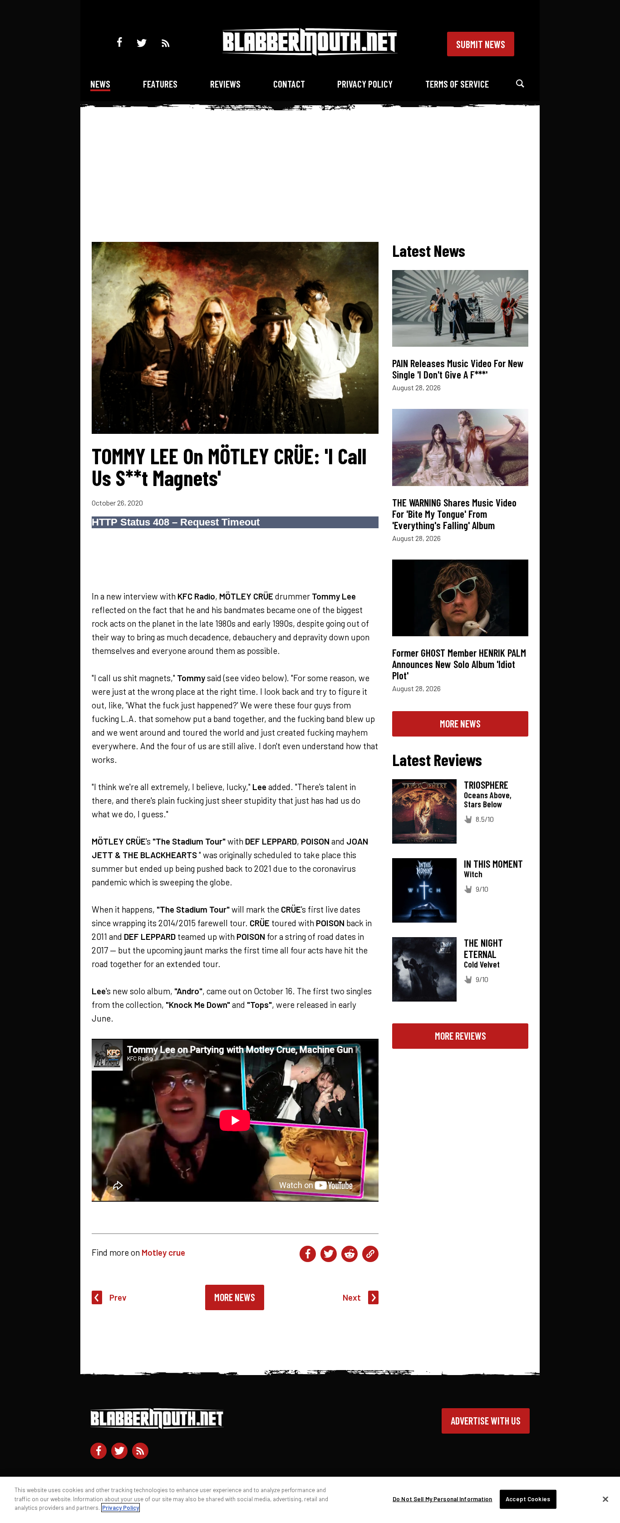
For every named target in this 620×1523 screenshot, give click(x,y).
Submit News (480, 44)
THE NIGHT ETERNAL (483, 948)
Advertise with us (486, 1420)
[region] (310, 1500)
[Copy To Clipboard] (370, 1254)
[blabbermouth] (310, 52)
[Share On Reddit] (349, 1254)
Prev (118, 1297)
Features (160, 83)
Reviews (225, 83)
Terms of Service (457, 83)
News (100, 83)
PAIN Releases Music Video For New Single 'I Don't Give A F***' (458, 369)
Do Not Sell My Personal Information (442, 1499)
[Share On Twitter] (328, 1254)
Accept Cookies (528, 1499)
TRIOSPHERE (486, 784)
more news (460, 723)
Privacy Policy (365, 83)
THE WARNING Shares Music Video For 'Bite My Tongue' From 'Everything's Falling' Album (454, 513)
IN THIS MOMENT (493, 863)
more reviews (460, 1036)
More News (234, 1297)
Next (352, 1297)
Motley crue (163, 1252)
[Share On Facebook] (308, 1254)
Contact (289, 83)
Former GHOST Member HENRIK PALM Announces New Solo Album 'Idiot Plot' (459, 664)
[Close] (605, 1499)
